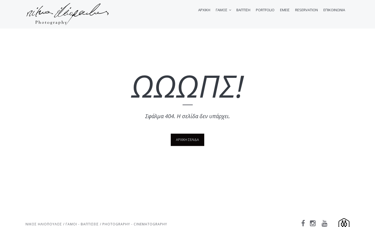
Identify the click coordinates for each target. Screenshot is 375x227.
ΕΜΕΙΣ (285, 9)
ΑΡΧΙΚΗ (204, 9)
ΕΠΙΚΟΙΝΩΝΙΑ (334, 9)
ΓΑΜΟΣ (221, 9)
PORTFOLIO (265, 9)
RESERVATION (306, 9)
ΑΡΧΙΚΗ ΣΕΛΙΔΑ (187, 139)
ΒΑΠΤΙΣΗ (243, 9)
